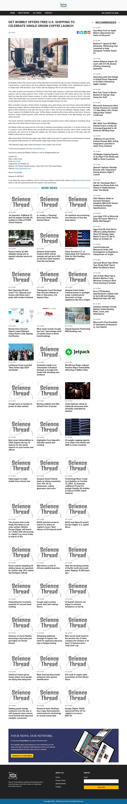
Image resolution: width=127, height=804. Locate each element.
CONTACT (48, 13)
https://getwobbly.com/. (37, 149)
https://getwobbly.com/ (23, 168)
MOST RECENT (23, 13)
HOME (12, 13)
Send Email (17, 161)
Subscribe (101, 787)
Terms (58, 777)
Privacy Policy (60, 780)
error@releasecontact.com (79, 180)
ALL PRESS (37, 13)
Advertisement (61, 784)
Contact (58, 787)
